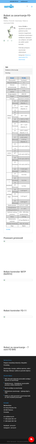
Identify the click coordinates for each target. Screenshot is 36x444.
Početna (6, 21)
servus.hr (12, 425)
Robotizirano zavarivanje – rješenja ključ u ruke (17, 391)
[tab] (18, 67)
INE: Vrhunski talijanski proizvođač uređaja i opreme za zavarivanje (18, 379)
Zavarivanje (18, 21)
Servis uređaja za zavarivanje (13, 388)
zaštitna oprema (21, 368)
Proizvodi (11, 21)
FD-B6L (8, 229)
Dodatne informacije (11, 70)
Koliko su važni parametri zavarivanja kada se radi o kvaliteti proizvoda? (17, 396)
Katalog (7, 73)
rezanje (13, 368)
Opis (6, 67)
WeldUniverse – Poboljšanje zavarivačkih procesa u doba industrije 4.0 (17, 384)
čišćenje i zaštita (14, 371)
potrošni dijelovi (25, 371)
